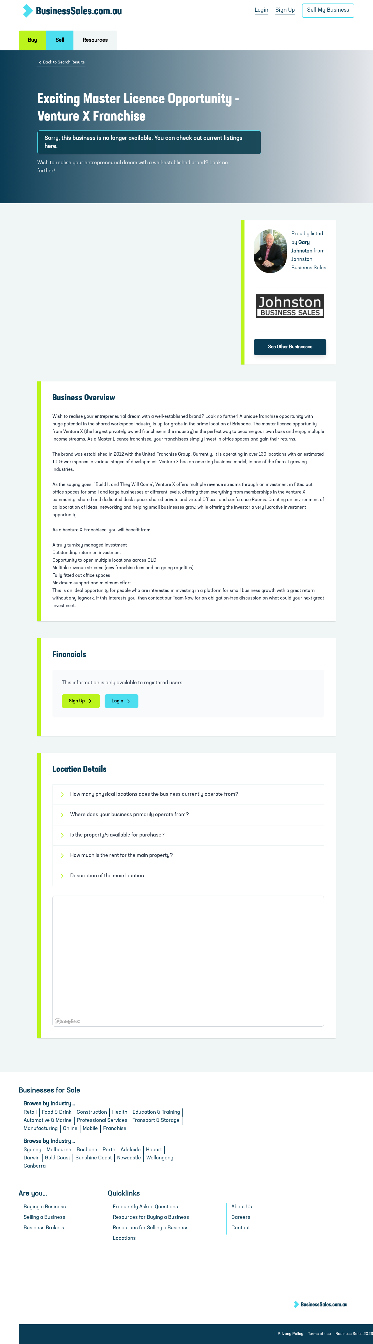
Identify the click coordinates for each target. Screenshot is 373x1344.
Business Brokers (44, 1228)
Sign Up (285, 10)
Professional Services (102, 1120)
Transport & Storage (156, 1120)
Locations (124, 1238)
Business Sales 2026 (354, 1334)
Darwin (32, 1158)
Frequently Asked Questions (145, 1207)
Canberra (35, 1166)
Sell (60, 40)
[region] (188, 961)
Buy (32, 40)
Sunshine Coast (93, 1158)
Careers (240, 1217)
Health (119, 1112)
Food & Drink (56, 1112)
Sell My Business (328, 10)
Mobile (90, 1128)
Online (70, 1128)
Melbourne (59, 1150)
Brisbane (87, 1150)
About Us (241, 1207)
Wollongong (159, 1158)
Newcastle (129, 1158)
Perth (109, 1150)
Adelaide (131, 1150)
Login (261, 10)
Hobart (154, 1150)
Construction (92, 1112)
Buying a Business (45, 1207)
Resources (95, 40)
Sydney (32, 1150)
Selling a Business (44, 1217)
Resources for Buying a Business (151, 1217)
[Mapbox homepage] (67, 1021)
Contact (240, 1228)
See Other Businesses (290, 347)
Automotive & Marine (48, 1120)
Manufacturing (41, 1128)
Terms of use (319, 1334)
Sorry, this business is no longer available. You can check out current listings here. (143, 142)
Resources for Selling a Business (151, 1228)
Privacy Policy (290, 1334)
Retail (30, 1112)
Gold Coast (57, 1158)
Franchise (114, 1128)
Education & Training (156, 1112)
